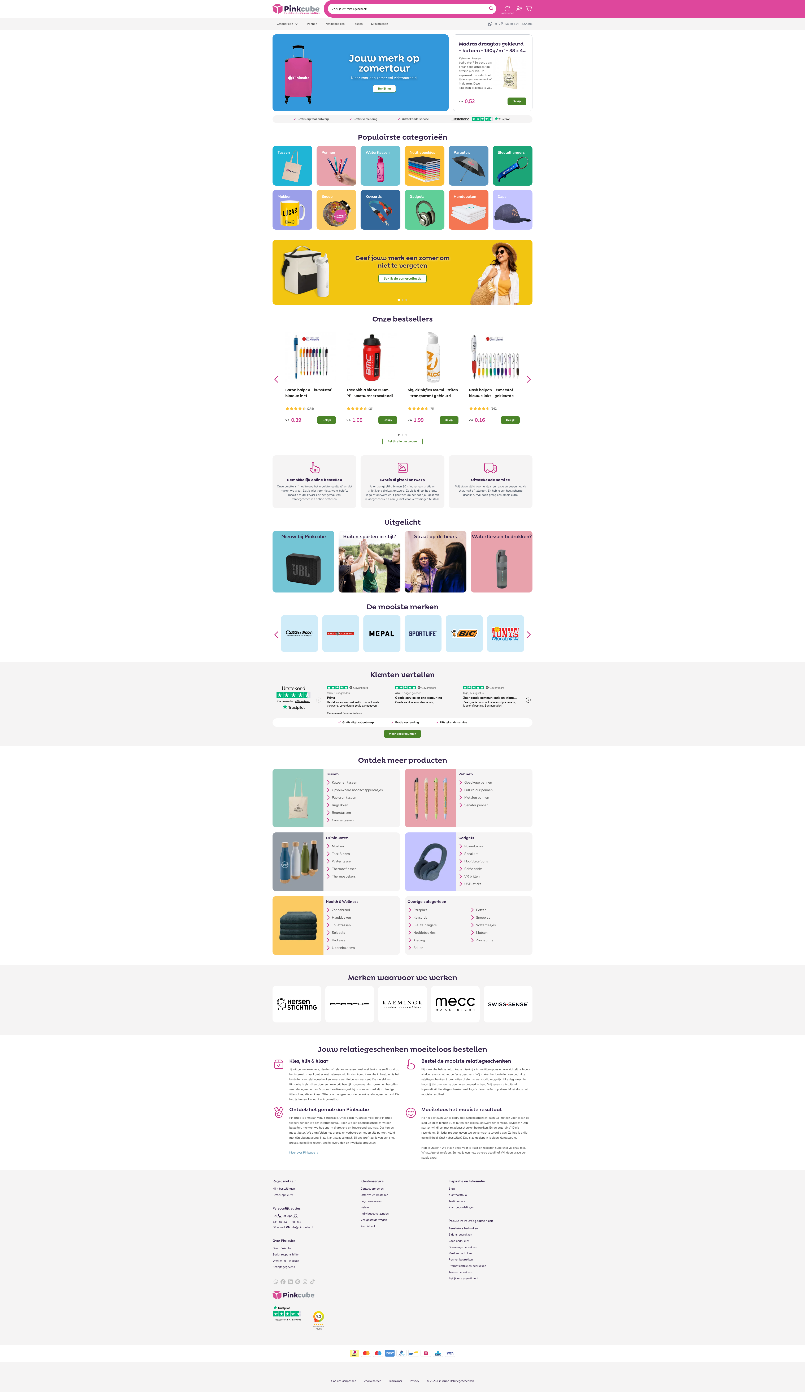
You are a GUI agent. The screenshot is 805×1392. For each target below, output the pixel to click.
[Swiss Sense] (508, 1004)
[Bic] (423, 633)
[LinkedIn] (290, 1282)
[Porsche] (349, 1004)
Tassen (332, 774)
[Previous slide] (277, 633)
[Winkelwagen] (529, 8)
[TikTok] (312, 1282)
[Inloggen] (519, 8)
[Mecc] (455, 1004)
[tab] (399, 300)
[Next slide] (528, 378)
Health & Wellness (342, 901)
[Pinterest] (298, 1282)
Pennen (465, 774)
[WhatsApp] (490, 24)
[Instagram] (305, 1282)
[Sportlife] (381, 633)
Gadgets (466, 838)
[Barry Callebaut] (299, 633)
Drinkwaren (337, 838)
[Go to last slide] (277, 378)
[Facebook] (283, 1282)
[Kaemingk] (402, 1004)
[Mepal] (340, 633)
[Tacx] (505, 633)
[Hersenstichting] (297, 1004)
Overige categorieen (427, 901)
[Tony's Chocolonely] (464, 633)
